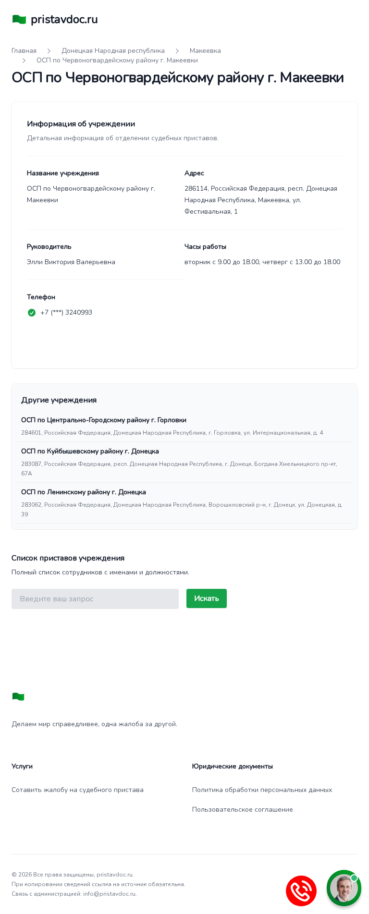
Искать (206, 598)
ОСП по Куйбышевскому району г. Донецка (90, 451)
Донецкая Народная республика (113, 50)
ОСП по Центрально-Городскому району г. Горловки (103, 420)
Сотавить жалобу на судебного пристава (78, 789)
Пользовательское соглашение (242, 809)
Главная (24, 50)
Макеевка (205, 50)
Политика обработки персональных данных (262, 789)
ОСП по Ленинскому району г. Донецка (83, 492)
